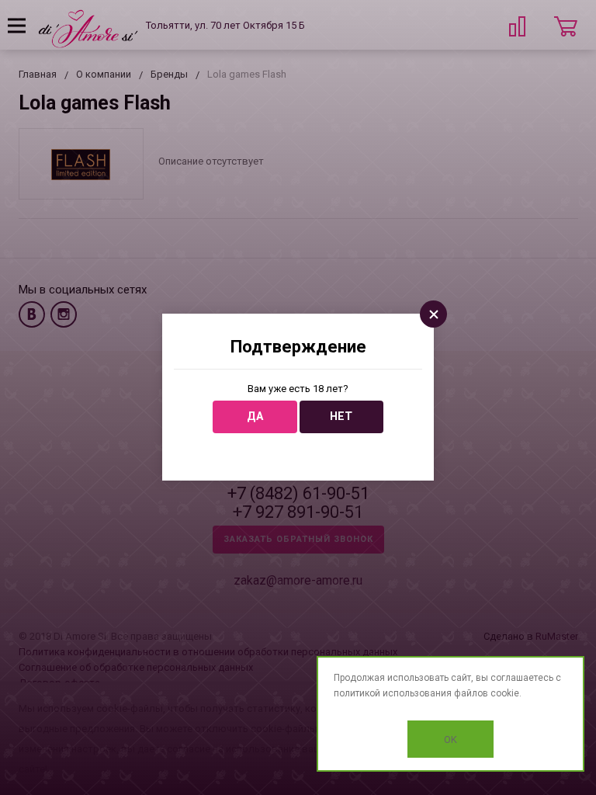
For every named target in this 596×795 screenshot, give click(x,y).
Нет (341, 416)
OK (450, 739)
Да (255, 416)
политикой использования (393, 693)
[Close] (433, 314)
